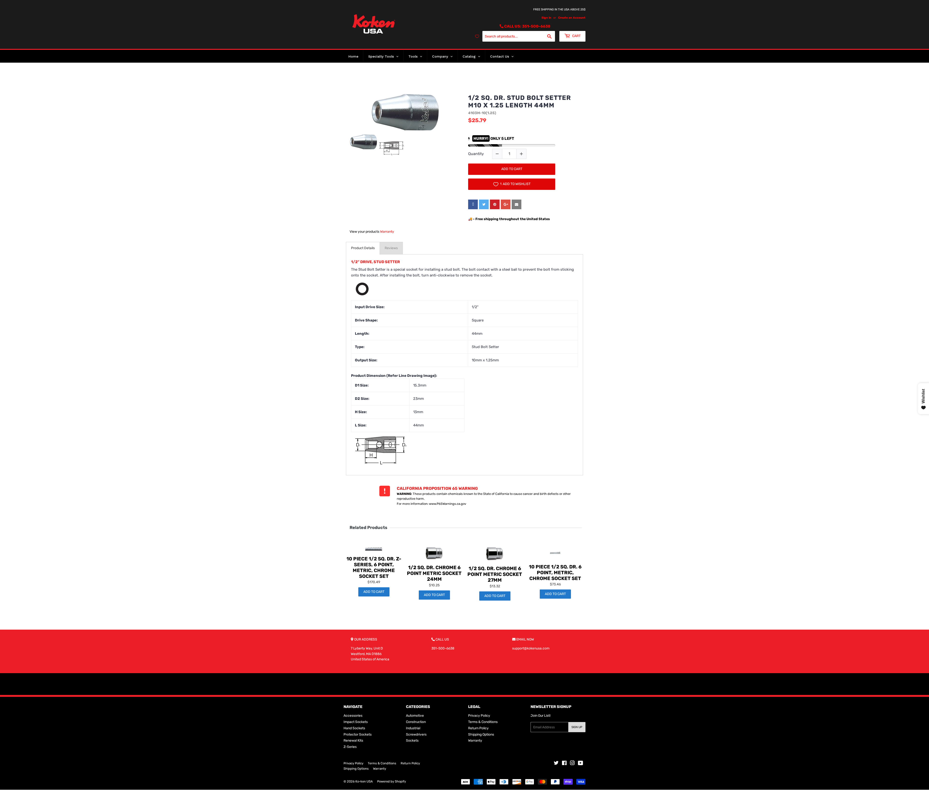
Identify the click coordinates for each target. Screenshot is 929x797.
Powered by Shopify (391, 781)
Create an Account (571, 17)
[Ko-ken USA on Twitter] (556, 764)
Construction (416, 722)
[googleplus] (505, 204)
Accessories (353, 716)
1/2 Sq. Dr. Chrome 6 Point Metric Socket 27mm (494, 574)
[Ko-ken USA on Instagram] (572, 764)
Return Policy (478, 728)
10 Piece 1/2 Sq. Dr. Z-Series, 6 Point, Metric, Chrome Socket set (373, 567)
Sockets (412, 740)
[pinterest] (495, 204)
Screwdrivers (416, 734)
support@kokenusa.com (530, 648)
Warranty (387, 232)
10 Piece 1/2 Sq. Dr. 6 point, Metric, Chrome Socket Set (555, 572)
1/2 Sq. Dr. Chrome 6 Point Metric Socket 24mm (434, 573)
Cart (576, 36)
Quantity (476, 153)
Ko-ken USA (364, 781)
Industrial (413, 728)
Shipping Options (481, 734)
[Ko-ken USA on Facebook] (564, 764)
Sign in (546, 17)
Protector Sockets (358, 734)
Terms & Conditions (483, 722)
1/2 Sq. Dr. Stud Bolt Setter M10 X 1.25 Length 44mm (519, 101)
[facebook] (473, 204)
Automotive (415, 716)
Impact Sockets (356, 722)
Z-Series (350, 747)
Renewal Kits (353, 740)
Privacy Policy (479, 716)
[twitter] (484, 204)
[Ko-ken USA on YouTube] (580, 764)
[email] (516, 204)
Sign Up (576, 727)
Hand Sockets (354, 728)
